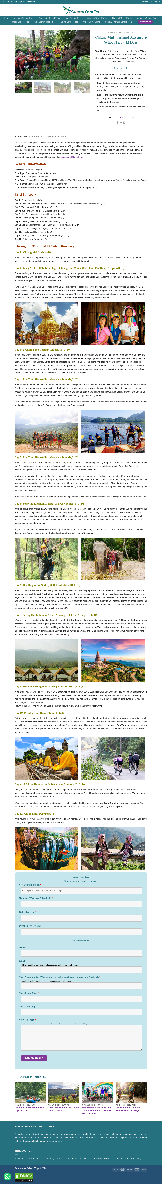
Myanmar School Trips (96, 18)
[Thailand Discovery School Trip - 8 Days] (30, 1092)
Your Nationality (28, 1006)
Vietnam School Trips (23, 18)
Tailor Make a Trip (125, 1158)
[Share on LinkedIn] (124, 123)
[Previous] (19, 55)
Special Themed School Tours (118, 22)
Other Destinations (91, 22)
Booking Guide (53, 1158)
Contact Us (155, 2)
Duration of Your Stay (30, 926)
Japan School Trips (20, 22)
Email (22, 961)
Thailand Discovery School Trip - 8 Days (29, 1109)
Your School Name (29, 993)
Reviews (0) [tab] (60, 136)
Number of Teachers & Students (36, 898)
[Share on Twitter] (121, 123)
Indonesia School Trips (147, 18)
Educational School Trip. (72, 157)
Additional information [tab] (41, 136)
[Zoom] (18, 77)
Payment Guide (101, 1158)
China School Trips (69, 22)
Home (6, 18)
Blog (139, 1158)
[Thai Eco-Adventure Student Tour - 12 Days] (63, 1092)
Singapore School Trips (45, 22)
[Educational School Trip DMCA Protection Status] (24, 1177)
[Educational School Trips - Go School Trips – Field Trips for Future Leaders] (81, 10)
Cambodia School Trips (49, 18)
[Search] (159, 9)
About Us (145, 2)
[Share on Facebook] (117, 123)
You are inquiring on (30, 885)
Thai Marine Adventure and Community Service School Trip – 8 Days (96, 1110)
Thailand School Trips (122, 18)
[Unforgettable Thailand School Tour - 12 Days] (131, 1092)
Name (22, 947)
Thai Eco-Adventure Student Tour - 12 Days (63, 1109)
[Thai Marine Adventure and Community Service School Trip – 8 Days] (97, 1092)
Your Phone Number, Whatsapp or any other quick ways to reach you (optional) (59, 977)
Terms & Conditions (77, 1158)
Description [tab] (21, 136)
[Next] (86, 55)
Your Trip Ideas (27, 1020)
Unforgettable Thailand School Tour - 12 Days (128, 1109)
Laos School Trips (73, 18)
